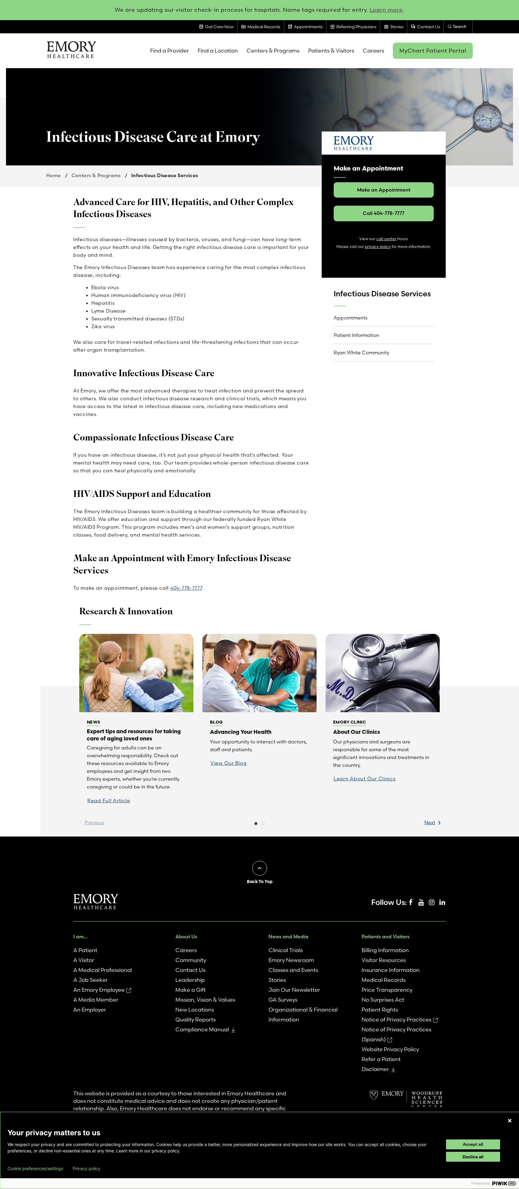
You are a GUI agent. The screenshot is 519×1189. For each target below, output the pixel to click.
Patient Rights (380, 1009)
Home (53, 175)
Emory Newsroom (291, 960)
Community (190, 960)
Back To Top (259, 881)
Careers (186, 950)
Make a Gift (190, 989)
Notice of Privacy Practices (396, 1019)
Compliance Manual (202, 1029)
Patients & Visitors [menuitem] (331, 50)
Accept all (473, 1144)
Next (429, 822)
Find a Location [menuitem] (218, 50)
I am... (80, 936)
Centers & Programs (96, 175)
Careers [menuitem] (373, 50)
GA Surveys (283, 999)
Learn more (386, 9)
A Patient (85, 950)
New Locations (194, 1009)
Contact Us (190, 970)
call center (386, 239)
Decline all (473, 1156)
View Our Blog (228, 763)
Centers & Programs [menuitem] (273, 50)
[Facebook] (410, 902)
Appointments (350, 318)
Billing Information (385, 950)
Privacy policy (86, 1168)
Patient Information (356, 335)
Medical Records (383, 979)
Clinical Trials (286, 950)
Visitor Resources (384, 960)
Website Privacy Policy (390, 1049)
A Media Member (95, 999)
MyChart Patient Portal (432, 50)
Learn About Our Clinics (365, 779)
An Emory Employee (99, 989)
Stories (277, 979)
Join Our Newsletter (294, 989)
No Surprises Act (383, 999)
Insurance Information (391, 970)
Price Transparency (387, 989)
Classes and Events (293, 970)
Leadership (190, 979)
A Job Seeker (90, 979)
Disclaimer (375, 1069)
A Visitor (83, 960)
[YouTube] (421, 902)
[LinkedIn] (442, 902)
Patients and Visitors (385, 936)
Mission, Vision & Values (205, 999)
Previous (94, 822)
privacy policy (378, 246)
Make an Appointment (383, 190)
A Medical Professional (102, 970)
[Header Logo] (71, 51)
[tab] (256, 824)
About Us (186, 936)
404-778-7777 (186, 588)
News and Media (288, 936)
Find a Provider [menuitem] (169, 50)
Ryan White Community (361, 352)
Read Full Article (108, 800)
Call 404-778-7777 (383, 213)
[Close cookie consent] (509, 1120)
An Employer (89, 1009)
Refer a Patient (381, 1059)
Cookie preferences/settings (35, 1168)
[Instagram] (431, 902)
